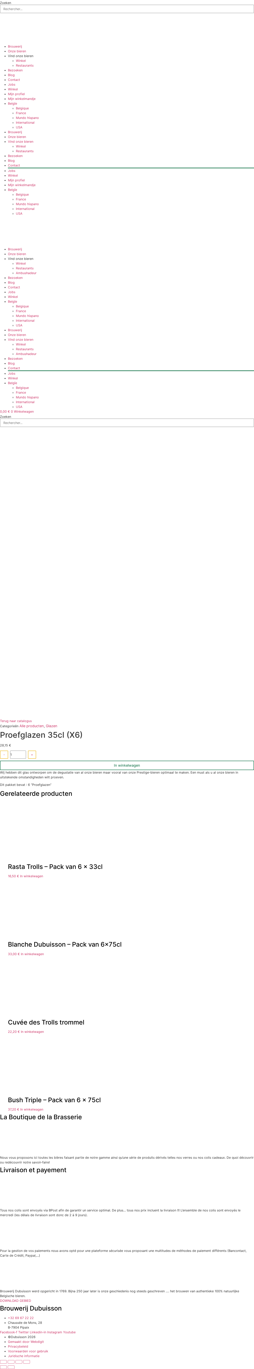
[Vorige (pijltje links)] (3, 1367)
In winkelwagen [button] (31, 876)
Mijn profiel (16, 94)
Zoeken (5, 2)
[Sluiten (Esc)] (26, 1362)
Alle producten (31, 726)
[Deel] (18, 1362)
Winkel (21, 61)
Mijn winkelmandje (22, 99)
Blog (11, 75)
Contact (14, 80)
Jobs (11, 84)
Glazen (51, 726)
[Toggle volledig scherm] (11, 1362)
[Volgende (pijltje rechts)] (11, 1367)
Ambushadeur (26, 273)
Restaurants (25, 65)
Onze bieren (17, 51)
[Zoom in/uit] (3, 1362)
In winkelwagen (127, 765)
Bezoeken (15, 70)
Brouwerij (15, 46)
